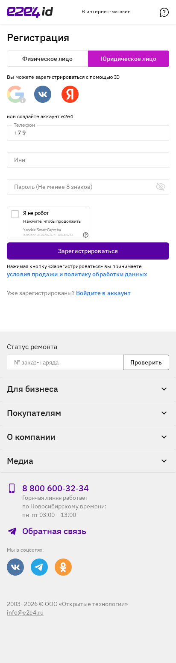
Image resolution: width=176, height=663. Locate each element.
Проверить (146, 362)
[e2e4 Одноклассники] (63, 567)
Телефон (24, 125)
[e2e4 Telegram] (39, 567)
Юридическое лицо (128, 59)
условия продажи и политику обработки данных (77, 274)
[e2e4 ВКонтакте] (15, 567)
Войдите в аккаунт (103, 293)
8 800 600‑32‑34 (55, 488)
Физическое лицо (47, 59)
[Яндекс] (70, 94)
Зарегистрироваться (88, 251)
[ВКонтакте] (42, 94)
